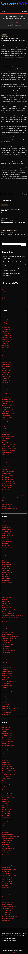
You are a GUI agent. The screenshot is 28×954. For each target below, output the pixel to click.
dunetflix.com (5, 679)
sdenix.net (4, 780)
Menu (3, 11)
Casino (3, 230)
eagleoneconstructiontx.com (9, 450)
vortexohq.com (6, 411)
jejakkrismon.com (6, 813)
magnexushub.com (7, 549)
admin (10, 36)
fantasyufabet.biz (6, 566)
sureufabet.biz (5, 590)
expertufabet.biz (6, 564)
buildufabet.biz (6, 605)
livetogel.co (5, 440)
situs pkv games (6, 297)
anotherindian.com (7, 699)
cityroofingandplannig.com (9, 638)
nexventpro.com (6, 366)
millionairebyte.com (7, 504)
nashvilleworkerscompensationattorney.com (14, 495)
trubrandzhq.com (6, 362)
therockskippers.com (7, 883)
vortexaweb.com (6, 353)
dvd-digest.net (6, 867)
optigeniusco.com (6, 355)
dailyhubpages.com (7, 458)
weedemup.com (6, 473)
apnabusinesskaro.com (8, 918)
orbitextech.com (6, 434)
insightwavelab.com (7, 415)
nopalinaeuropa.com (7, 712)
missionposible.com (7, 899)
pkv (2, 289)
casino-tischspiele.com (8, 797)
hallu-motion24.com (7, 881)
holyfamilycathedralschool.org (10, 497)
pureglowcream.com (7, 834)
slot (16, 237)
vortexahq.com (6, 345)
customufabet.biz (6, 592)
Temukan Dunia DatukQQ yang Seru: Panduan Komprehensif (12, 269)
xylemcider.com (6, 701)
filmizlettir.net (5, 731)
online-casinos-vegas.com (9, 900)
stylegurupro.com (6, 399)
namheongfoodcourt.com (9, 875)
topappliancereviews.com (9, 906)
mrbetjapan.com (6, 827)
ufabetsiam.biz (6, 568)
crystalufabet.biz (6, 597)
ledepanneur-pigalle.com (8, 865)
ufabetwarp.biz (6, 560)
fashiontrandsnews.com (8, 609)
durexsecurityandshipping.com (10, 636)
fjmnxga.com (5, 846)
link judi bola (13, 933)
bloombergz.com (6, 790)
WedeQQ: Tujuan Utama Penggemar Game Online (7, 193)
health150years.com (7, 766)
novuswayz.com (6, 372)
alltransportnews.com (7, 607)
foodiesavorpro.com (7, 409)
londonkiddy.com (6, 499)
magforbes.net (6, 776)
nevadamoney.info (7, 862)
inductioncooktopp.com (8, 481)
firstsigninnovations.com (8, 747)
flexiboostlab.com (6, 382)
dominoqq (4, 301)
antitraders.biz (5, 625)
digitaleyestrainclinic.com (8, 897)
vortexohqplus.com (7, 384)
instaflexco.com (6, 378)
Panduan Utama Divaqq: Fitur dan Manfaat (13, 222)
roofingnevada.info (7, 485)
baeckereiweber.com (7, 522)
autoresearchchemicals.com (9, 916)
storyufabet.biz (6, 594)
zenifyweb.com (6, 438)
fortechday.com (6, 506)
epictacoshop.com (7, 854)
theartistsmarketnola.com (9, 869)
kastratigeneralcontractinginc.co (10, 617)
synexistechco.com (7, 339)
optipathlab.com (6, 324)
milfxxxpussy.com (6, 683)
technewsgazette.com (8, 821)
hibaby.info (4, 469)
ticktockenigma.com (7, 429)
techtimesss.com (6, 760)
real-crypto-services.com (8, 644)
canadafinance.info (7, 860)
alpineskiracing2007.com (8, 889)
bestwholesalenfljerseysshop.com (11, 619)
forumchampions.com (7, 741)
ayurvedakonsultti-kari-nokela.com (11, 623)
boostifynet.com (6, 364)
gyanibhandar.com (7, 559)
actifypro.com (5, 374)
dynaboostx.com (6, 376)
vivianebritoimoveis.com (8, 774)
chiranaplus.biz (5, 871)
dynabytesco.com (6, 397)
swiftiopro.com (6, 386)
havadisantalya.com (7, 529)
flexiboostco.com (6, 318)
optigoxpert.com (6, 370)
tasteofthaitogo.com (7, 840)
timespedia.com (6, 811)
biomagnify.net (6, 714)
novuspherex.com (6, 357)
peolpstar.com (6, 755)
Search (24, 11)
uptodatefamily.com (7, 685)
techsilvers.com (6, 665)
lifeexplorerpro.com (7, 417)
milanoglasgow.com (7, 877)
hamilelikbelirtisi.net (7, 388)
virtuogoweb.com (6, 551)
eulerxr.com (5, 431)
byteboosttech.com (7, 547)
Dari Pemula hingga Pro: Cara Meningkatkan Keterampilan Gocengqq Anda (13, 40)
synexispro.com (6, 489)
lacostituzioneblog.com (8, 691)
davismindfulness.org (7, 502)
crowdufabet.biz (6, 603)
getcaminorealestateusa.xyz (9, 508)
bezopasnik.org (6, 844)
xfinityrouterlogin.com (7, 902)
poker (3, 295)
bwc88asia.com (6, 652)
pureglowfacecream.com (8, 823)
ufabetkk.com (5, 817)
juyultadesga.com (6, 642)
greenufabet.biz (6, 574)
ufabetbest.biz (6, 588)
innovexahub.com (6, 335)
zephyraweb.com (6, 351)
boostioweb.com (6, 320)
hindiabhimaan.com (7, 910)
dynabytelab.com (6, 325)
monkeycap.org (6, 778)
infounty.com (5, 648)
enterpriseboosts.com (8, 792)
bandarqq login (20, 933)
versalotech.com (6, 390)
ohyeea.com (5, 693)
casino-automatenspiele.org (9, 795)
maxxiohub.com (6, 349)
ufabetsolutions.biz (7, 582)
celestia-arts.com (6, 739)
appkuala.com (5, 830)
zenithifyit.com (6, 347)
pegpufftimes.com (7, 737)
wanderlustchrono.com (8, 423)
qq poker (8, 937)
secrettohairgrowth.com (8, 838)
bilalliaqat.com (5, 477)
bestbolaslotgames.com (8, 464)
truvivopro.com (6, 341)
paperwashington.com (8, 471)
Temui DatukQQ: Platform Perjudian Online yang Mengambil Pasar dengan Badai (21, 194)
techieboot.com (6, 533)
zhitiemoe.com (6, 695)
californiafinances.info (7, 858)
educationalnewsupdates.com (10, 316)
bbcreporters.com (6, 611)
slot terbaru (6, 933)
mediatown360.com (7, 895)
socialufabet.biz (6, 584)
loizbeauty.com (6, 807)
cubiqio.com (5, 403)
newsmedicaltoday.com (8, 483)
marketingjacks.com (7, 904)
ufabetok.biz (5, 599)
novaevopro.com (6, 359)
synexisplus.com (6, 329)
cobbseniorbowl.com (7, 632)
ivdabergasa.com (6, 640)
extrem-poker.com (7, 654)
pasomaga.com (6, 706)
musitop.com (5, 687)
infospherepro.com (7, 407)
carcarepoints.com (7, 658)
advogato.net (5, 786)
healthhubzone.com (7, 541)
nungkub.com (5, 697)
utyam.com (5, 689)
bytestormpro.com (7, 421)
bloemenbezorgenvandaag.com (10, 836)
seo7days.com (6, 832)
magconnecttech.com (8, 436)
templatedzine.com (7, 671)
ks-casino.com (5, 656)
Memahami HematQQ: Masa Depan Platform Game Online (14, 257)
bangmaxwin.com (6, 850)
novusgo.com (5, 419)
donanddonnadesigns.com (9, 448)
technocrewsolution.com (8, 770)
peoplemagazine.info (7, 524)
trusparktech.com (6, 360)
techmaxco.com (6, 392)
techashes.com (6, 525)
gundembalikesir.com (7, 535)
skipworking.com (6, 805)
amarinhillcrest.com (7, 782)
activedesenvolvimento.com (9, 456)
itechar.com (5, 537)
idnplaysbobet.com (7, 460)
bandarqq (4, 293)
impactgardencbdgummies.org (10, 708)
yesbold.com (5, 539)
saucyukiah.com (6, 727)
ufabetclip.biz (5, 562)
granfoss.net (5, 885)
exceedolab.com (6, 394)
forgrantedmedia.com (8, 753)
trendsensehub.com (7, 427)
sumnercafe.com (6, 677)
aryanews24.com (6, 627)
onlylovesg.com (6, 454)
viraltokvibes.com (6, 772)
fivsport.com (5, 669)
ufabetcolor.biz (6, 576)
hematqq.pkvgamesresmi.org (9, 940)
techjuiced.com (6, 545)
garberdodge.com (6, 749)
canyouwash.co (6, 527)
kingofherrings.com (7, 825)
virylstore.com (5, 762)
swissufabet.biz (6, 570)
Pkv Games (3, 34)
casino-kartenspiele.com (8, 794)
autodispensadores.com (8, 479)
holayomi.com (5, 491)
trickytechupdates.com (8, 908)
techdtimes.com (6, 531)
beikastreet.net (6, 729)
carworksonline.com (7, 758)
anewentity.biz (5, 829)
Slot (15, 230)
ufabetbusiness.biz (7, 572)
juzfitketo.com (5, 704)
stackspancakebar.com (8, 873)
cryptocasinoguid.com (8, 613)
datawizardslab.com (7, 401)
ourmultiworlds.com (7, 733)
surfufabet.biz (5, 586)
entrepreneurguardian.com (9, 467)
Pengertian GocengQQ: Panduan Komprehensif (11, 274)
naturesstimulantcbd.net (8, 710)
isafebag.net (5, 788)
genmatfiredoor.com (7, 442)
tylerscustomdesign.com (8, 757)
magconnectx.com (7, 487)
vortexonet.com (6, 331)
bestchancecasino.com (8, 475)
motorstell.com (6, 764)
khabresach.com (6, 912)
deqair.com (5, 664)
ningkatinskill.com (6, 667)
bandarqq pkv (20, 935)
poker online (12, 938)
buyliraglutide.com (6, 555)
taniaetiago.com (6, 702)
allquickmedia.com (7, 819)
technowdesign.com (7, 634)
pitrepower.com (6, 893)
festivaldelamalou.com (8, 745)
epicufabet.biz (5, 595)
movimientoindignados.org (9, 681)
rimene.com (5, 864)
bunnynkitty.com (6, 842)
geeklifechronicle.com (7, 405)
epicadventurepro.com (8, 413)
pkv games (7, 187)
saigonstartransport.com (8, 848)
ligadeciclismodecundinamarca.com (11, 493)
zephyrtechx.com (6, 368)
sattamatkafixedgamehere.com (10, 466)
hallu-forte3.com (6, 879)
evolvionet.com (6, 327)
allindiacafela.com (6, 887)
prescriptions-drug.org (8, 768)
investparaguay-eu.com (8, 650)
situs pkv (4, 291)
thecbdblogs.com (6, 914)
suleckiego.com (6, 920)
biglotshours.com (6, 553)
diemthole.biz (5, 815)
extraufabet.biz (6, 578)
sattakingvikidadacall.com (9, 462)
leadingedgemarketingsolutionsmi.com (12, 615)
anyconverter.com (6, 809)
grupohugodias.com (7, 662)
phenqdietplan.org (7, 675)
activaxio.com (5, 395)
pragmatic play (14, 937)
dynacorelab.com (6, 337)
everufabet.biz (5, 601)
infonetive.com (6, 852)
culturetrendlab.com (7, 425)
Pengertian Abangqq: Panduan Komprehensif (13, 234)
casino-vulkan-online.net (8, 891)
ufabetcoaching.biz (7, 501)
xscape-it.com (5, 629)
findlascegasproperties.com (9, 444)
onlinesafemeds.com (7, 557)
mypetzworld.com (6, 646)
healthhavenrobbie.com (8, 446)
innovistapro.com (6, 380)
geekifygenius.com (7, 432)
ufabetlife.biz (5, 580)
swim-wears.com (6, 751)
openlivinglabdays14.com (8, 621)
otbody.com (5, 799)
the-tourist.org (6, 784)
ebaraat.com (5, 543)
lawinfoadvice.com (7, 673)
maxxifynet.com (6, 333)
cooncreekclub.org (7, 735)
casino (7, 237)
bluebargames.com (7, 743)
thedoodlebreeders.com (8, 660)
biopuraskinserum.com (8, 856)
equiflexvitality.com (7, 452)
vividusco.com (5, 343)
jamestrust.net (6, 801)
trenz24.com (5, 803)
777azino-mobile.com (7, 630)
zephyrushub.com (6, 322)
